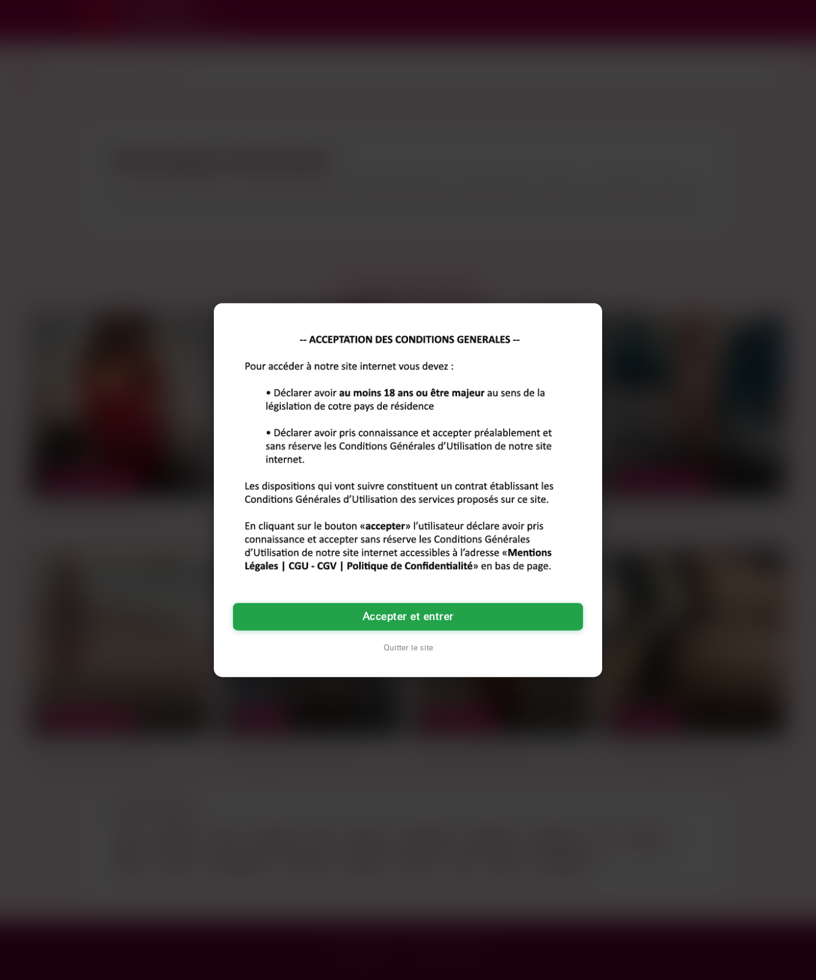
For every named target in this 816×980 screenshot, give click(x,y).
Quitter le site (408, 648)
